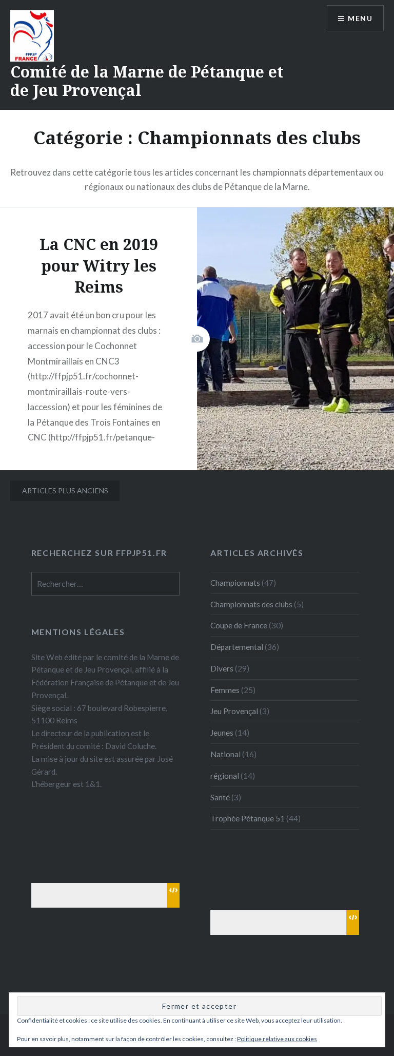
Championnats (235, 582)
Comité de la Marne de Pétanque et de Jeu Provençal (147, 81)
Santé (220, 797)
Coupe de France (238, 625)
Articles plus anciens (65, 490)
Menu (360, 18)
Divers (221, 668)
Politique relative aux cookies (277, 1039)
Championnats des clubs (251, 604)
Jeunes (221, 732)
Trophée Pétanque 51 (247, 818)
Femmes (225, 690)
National (225, 754)
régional (224, 775)
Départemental (236, 646)
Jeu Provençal (234, 711)
